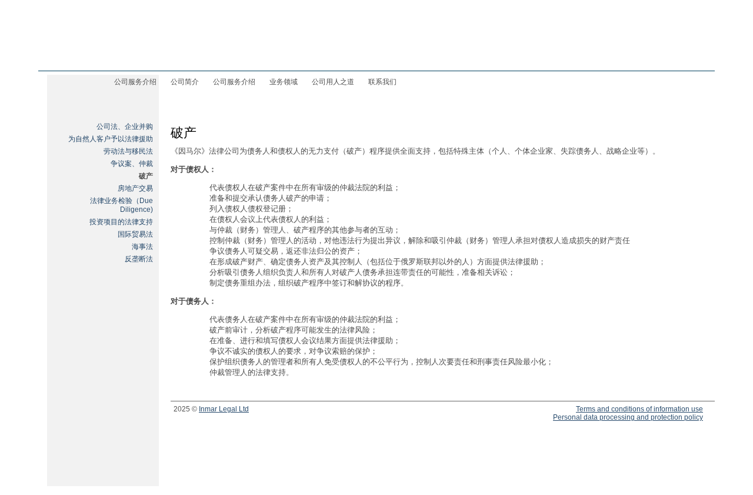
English (646, 53)
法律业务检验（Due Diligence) (121, 205)
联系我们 (382, 82)
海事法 (142, 246)
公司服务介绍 (234, 82)
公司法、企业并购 (124, 126)
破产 (146, 176)
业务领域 (283, 82)
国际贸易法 (135, 234)
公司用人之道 (333, 82)
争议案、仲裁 (132, 164)
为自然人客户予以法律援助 (110, 139)
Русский (603, 53)
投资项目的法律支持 (121, 222)
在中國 (686, 53)
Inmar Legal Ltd (224, 409)
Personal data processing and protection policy (628, 417)
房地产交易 (135, 188)
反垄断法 (139, 259)
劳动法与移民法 (128, 151)
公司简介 (185, 82)
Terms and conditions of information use (639, 409)
